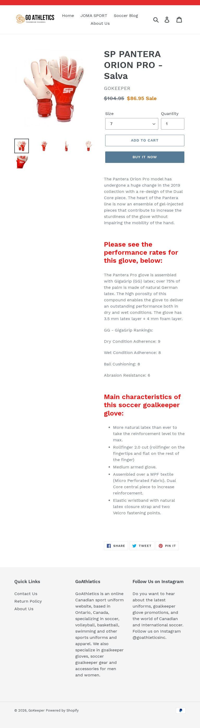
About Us (23, 608)
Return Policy (28, 601)
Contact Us (25, 593)
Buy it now (145, 157)
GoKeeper (36, 710)
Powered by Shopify (62, 710)
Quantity (170, 113)
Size (109, 113)
